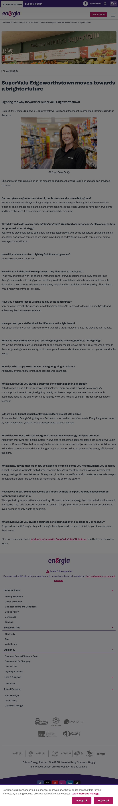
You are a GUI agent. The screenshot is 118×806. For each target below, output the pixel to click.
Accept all (82, 800)
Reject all (103, 800)
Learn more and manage (85, 793)
